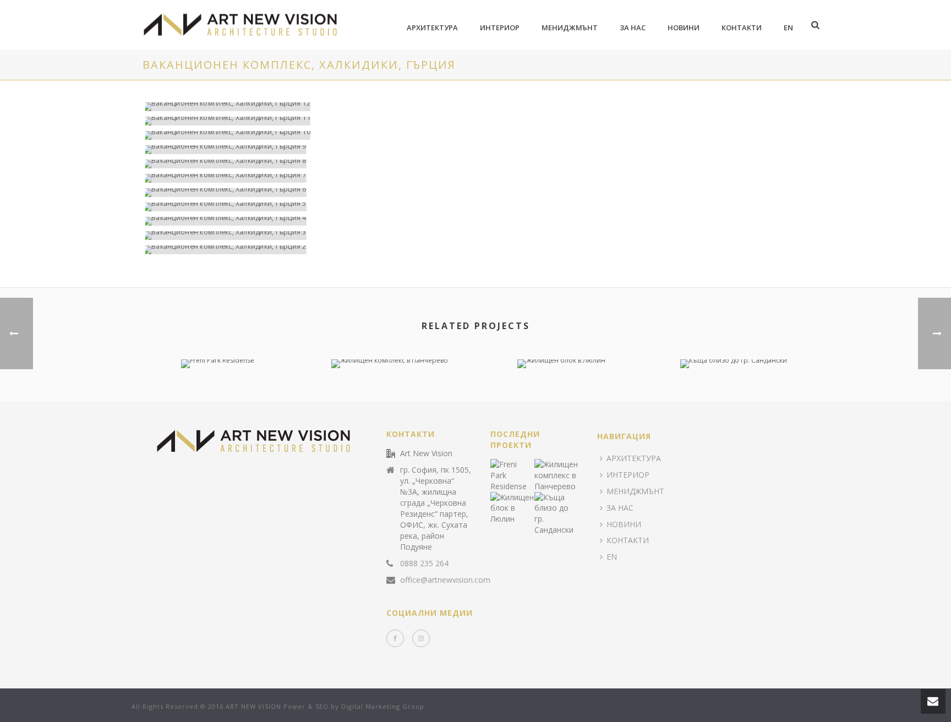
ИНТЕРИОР (500, 27)
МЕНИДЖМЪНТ (570, 27)
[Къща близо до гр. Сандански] (734, 398)
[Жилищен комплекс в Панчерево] (390, 398)
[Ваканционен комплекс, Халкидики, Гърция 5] (467, 207)
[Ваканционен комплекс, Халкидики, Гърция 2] (467, 249)
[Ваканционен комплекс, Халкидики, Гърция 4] (467, 221)
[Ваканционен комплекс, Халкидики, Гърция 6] (467, 192)
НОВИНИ (683, 27)
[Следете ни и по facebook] (395, 638)
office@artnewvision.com (445, 580)
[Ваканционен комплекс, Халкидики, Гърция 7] (467, 178)
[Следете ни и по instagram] (421, 638)
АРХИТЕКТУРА (432, 27)
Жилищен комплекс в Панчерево (389, 338)
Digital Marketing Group (382, 706)
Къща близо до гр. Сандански (733, 338)
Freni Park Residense (217, 338)
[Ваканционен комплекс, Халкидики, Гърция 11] (467, 121)
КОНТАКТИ (742, 27)
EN (788, 27)
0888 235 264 (424, 563)
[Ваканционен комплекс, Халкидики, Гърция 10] (467, 135)
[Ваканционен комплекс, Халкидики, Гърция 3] (467, 235)
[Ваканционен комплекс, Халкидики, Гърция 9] (467, 149)
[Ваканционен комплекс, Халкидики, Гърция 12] (467, 106)
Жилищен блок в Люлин (561, 338)
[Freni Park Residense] (218, 398)
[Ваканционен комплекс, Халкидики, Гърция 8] (467, 164)
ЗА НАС (633, 27)
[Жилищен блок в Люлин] (562, 398)
